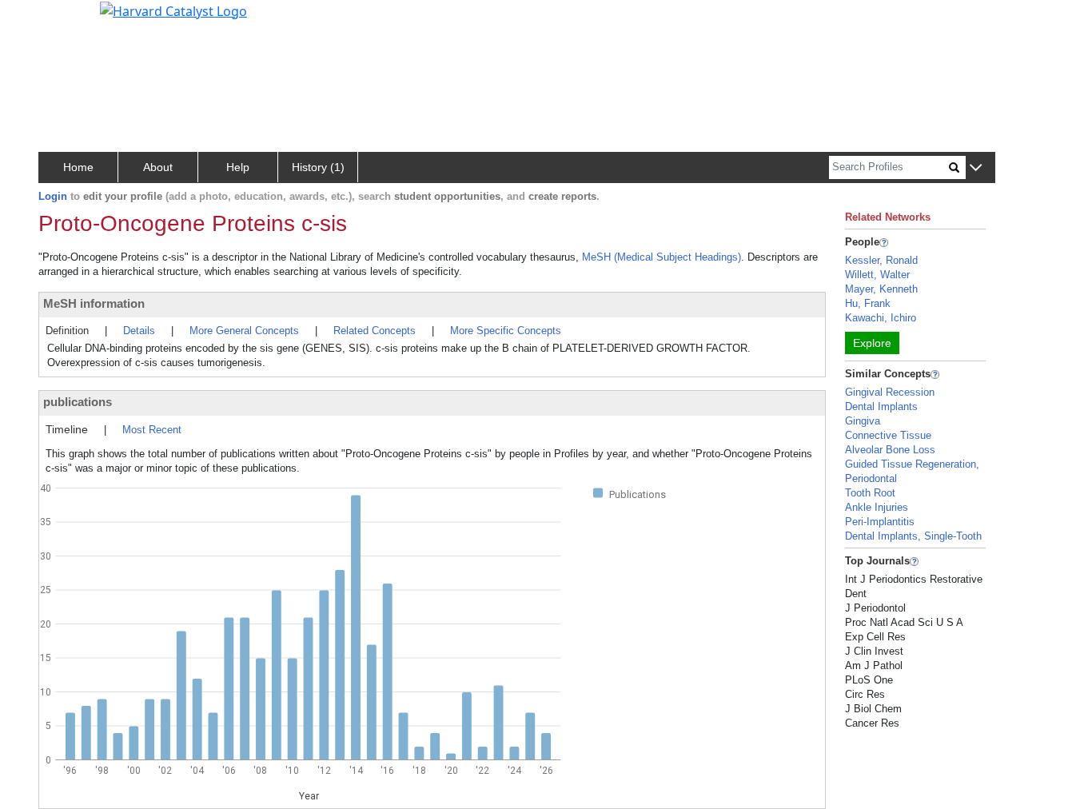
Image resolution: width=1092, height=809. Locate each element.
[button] (976, 168)
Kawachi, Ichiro (880, 318)
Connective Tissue (888, 435)
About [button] (158, 167)
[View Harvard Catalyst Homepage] (173, 9)
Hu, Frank (868, 303)
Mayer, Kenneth (881, 289)
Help (237, 167)
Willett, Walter (877, 275)
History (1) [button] (318, 167)
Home (78, 167)
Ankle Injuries (876, 507)
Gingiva (862, 421)
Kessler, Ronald (881, 260)
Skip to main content (67, 19)
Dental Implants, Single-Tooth (913, 536)
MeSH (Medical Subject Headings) (661, 257)
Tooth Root (870, 493)
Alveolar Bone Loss (890, 450)
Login (52, 196)
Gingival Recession (890, 392)
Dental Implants (881, 406)
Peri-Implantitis (880, 522)
